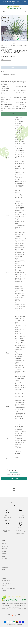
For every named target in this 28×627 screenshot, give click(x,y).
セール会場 (4, 558)
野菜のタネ (4, 548)
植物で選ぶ (4, 543)
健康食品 (4, 551)
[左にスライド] (10, 43)
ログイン (4, 569)
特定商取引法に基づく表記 (8, 580)
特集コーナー (5, 556)
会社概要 (4, 578)
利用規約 (4, 591)
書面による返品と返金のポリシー (9, 588)
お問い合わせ (5, 585)
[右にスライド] (17, 43)
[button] (2, 7)
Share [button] (4, 71)
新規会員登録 (5, 567)
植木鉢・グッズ (5, 546)
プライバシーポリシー (7, 583)
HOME (2, 45)
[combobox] (14, 11)
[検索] (25, 11)
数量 (2, 59)
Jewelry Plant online (12, 624)
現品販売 (4, 553)
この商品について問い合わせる (10, 74)
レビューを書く (14, 478)
